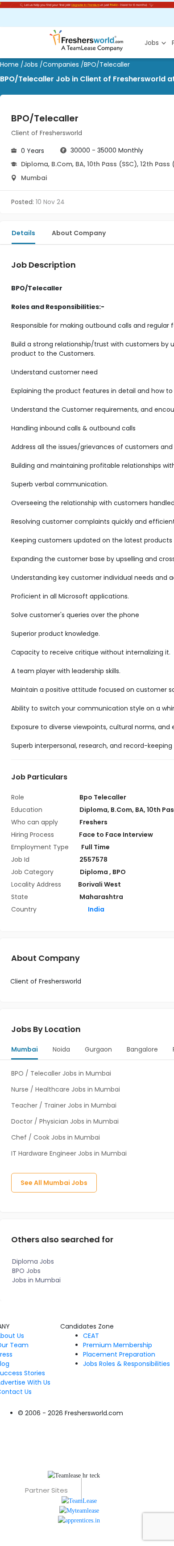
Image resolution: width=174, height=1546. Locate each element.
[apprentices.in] (79, 1520)
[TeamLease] (79, 1500)
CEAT (91, 1335)
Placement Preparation (119, 1354)
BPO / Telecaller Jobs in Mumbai (61, 1073)
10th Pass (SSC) (112, 164)
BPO (119, 871)
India (95, 909)
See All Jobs (54, 1182)
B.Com (61, 164)
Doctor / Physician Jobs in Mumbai (65, 1121)
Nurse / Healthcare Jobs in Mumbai (65, 1089)
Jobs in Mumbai (36, 1280)
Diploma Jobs (33, 1261)
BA (79, 164)
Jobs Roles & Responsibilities (126, 1363)
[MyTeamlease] (79, 1510)
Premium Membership (117, 1345)
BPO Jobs (26, 1270)
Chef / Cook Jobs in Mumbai (55, 1137)
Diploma (34, 164)
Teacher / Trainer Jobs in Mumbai (63, 1105)
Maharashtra (101, 896)
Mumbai (34, 177)
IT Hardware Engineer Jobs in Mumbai (69, 1153)
